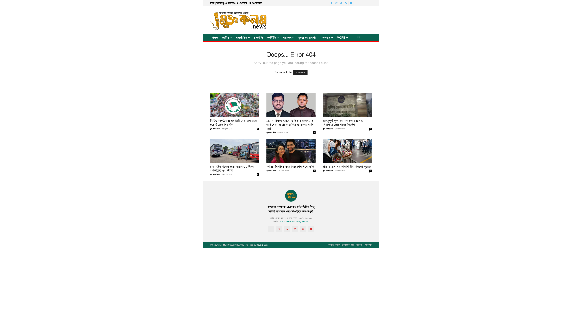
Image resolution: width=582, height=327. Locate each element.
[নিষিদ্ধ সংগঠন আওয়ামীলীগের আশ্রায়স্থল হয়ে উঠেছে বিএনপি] (234, 105)
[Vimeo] (346, 3)
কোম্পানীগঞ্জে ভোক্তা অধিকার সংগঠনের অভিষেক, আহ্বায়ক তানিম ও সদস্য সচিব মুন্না (290, 124)
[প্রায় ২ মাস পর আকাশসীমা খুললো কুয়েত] (347, 151)
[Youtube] (351, 3)
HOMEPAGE (300, 72)
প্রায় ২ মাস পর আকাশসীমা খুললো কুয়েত (347, 167)
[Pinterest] (295, 229)
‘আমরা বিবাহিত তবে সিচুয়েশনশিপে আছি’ (290, 167)
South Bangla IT (263, 245)
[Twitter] (341, 3)
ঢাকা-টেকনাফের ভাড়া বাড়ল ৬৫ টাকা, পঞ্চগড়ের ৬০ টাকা (232, 168)
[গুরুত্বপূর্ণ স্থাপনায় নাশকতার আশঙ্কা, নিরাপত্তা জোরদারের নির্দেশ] (347, 105)
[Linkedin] (287, 229)
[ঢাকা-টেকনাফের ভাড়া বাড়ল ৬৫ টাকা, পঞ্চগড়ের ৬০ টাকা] (234, 151)
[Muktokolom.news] (233, 20)
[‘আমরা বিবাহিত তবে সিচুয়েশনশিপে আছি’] (291, 151)
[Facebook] (331, 3)
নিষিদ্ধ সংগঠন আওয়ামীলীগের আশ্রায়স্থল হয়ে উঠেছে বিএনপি (233, 123)
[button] (359, 37)
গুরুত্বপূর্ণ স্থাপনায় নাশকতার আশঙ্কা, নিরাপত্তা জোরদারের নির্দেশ (343, 123)
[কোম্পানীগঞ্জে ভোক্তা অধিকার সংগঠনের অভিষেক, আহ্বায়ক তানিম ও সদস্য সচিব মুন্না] (291, 105)
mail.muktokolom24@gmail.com (294, 221)
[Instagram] (336, 3)
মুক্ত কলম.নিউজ (215, 129)
